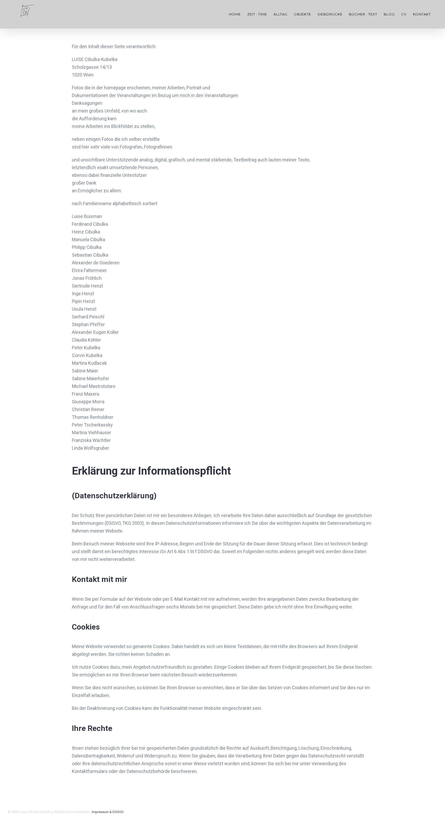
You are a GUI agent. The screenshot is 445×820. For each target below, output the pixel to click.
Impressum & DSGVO (108, 812)
